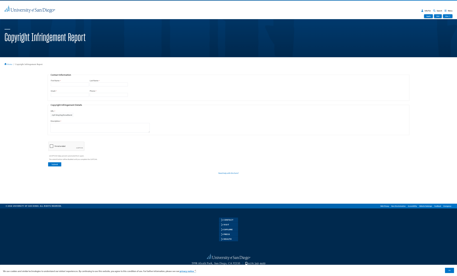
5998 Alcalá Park (202, 263)
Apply (428, 16)
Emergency (447, 206)
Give (446, 16)
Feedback (437, 206)
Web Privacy (384, 206)
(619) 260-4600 (256, 263)
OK (449, 270)
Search (439, 11)
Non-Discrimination (398, 206)
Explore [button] (228, 229)
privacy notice (187, 271)
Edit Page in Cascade (370, 206)
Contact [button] (228, 220)
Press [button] (227, 234)
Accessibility (412, 206)
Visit (438, 16)
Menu (450, 11)
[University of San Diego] (30, 9)
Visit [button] (226, 224)
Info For (428, 11)
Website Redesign (425, 206)
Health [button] (228, 239)
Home (9, 64)
